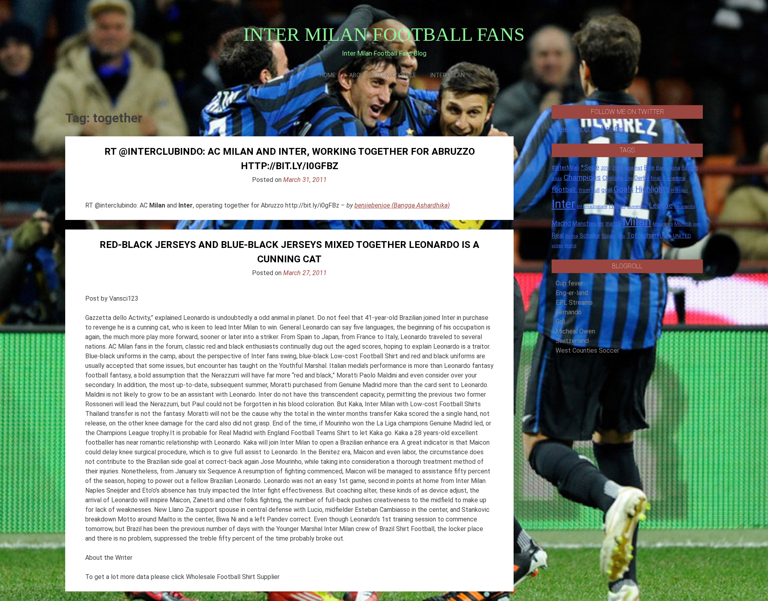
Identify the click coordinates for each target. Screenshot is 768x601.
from (584, 190)
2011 (617, 168)
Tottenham (642, 235)
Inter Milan (447, 75)
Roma (571, 236)
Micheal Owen (575, 331)
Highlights (652, 189)
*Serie (590, 167)
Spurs (609, 236)
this (621, 236)
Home (328, 75)
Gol (560, 321)
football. (564, 190)
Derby (641, 178)
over (697, 224)
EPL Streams (574, 302)
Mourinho (663, 224)
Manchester (588, 223)
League (661, 206)
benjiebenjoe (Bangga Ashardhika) (402, 205)
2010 (605, 168)
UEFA (665, 236)
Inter (563, 204)
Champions (582, 177)
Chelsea (612, 178)
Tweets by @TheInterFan (588, 129)
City (629, 178)
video (557, 245)
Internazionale (592, 206)
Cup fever (569, 283)
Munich (683, 224)
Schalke (590, 235)
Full (596, 190)
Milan (637, 221)
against (633, 168)
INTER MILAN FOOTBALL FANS (384, 34)
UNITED (682, 236)
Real (558, 235)
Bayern (690, 167)
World (570, 245)
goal (606, 190)
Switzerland (572, 341)
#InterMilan (565, 167)
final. (656, 178)
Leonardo (684, 206)
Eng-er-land (572, 293)
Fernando (569, 312)
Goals (624, 189)
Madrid (561, 223)
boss (557, 178)
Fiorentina (674, 178)
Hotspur (679, 190)
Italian (617, 206)
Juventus (637, 206)
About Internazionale (382, 75)
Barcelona (668, 167)
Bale (649, 167)
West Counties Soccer (587, 350)
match (613, 223)
